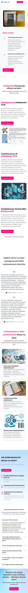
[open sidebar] (25, 2)
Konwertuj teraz (6, 470)
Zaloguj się (20, 2)
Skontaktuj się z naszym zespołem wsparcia (14, 514)
